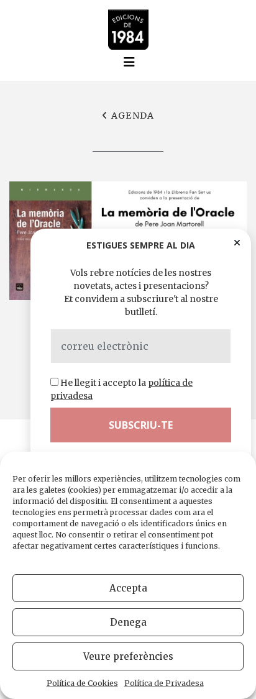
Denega (128, 622)
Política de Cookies (82, 683)
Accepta (128, 588)
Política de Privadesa (164, 683)
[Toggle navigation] (129, 62)
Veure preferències (128, 656)
